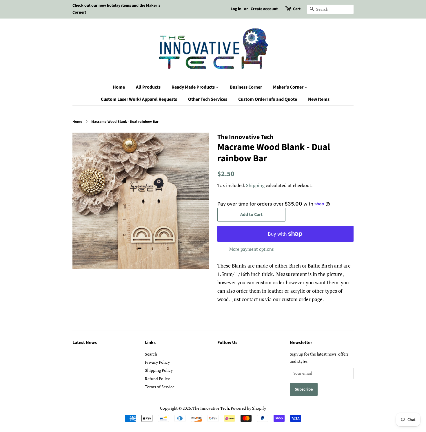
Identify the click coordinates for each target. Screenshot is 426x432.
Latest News (84, 342)
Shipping (255, 185)
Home (119, 87)
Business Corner (246, 87)
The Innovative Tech (210, 408)
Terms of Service (159, 386)
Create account (264, 9)
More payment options (251, 249)
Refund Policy (157, 378)
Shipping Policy (159, 370)
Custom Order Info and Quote (267, 99)
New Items (318, 99)
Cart (297, 9)
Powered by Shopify (248, 408)
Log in (236, 9)
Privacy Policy (157, 362)
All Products (148, 87)
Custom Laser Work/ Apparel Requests (139, 99)
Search (151, 354)
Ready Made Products (194, 87)
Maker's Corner (288, 87)
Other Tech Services (207, 99)
